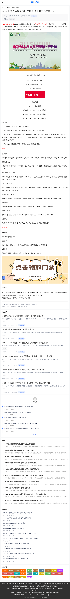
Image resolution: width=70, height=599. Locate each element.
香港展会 (17, 574)
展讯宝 (35, 402)
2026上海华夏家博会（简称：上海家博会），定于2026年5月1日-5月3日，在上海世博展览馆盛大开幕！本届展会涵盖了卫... (35, 319)
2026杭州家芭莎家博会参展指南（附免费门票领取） (17, 548)
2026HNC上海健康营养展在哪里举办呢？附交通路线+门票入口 (26, 383)
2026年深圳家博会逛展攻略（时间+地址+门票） (16, 543)
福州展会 (23, 574)
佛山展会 (29, 577)
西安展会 (11, 574)
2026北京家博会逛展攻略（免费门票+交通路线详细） (18, 412)
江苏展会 (54, 574)
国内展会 (8, 7)
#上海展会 (34, 16)
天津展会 (4, 574)
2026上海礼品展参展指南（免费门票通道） (18, 329)
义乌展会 (35, 574)
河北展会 (41, 574)
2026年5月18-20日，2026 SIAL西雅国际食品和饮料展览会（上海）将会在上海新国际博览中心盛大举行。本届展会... (33, 372)
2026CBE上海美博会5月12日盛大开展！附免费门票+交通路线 (25, 343)
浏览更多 (35, 434)
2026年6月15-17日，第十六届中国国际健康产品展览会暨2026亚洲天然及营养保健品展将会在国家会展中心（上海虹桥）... (34, 386)
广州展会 (47, 570)
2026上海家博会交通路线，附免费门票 (16, 306)
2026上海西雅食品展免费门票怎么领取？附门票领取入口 (23, 370)
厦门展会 (54, 570)
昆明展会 (23, 577)
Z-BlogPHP (33, 597)
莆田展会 (47, 574)
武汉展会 (41, 570)
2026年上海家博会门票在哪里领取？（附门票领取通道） (23, 316)
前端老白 (44, 597)
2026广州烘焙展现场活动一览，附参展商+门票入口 (17, 558)
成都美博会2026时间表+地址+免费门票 (14, 528)
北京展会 (35, 570)
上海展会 (14, 7)
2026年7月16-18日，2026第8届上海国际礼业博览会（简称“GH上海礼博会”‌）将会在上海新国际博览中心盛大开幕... (32, 332)
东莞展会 (29, 574)
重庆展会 (60, 574)
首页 (3, 7)
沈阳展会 (60, 570)
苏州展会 (17, 577)
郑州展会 (4, 577)
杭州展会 (29, 570)
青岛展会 (23, 570)
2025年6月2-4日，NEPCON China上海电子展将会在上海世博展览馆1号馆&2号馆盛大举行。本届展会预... (30, 359)
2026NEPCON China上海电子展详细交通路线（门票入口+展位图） (27, 356)
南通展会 (11, 577)
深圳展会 (17, 570)
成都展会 (11, 570)
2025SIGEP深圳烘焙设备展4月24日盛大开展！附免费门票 (22, 304)
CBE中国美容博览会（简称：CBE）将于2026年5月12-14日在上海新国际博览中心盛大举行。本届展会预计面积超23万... (34, 345)
